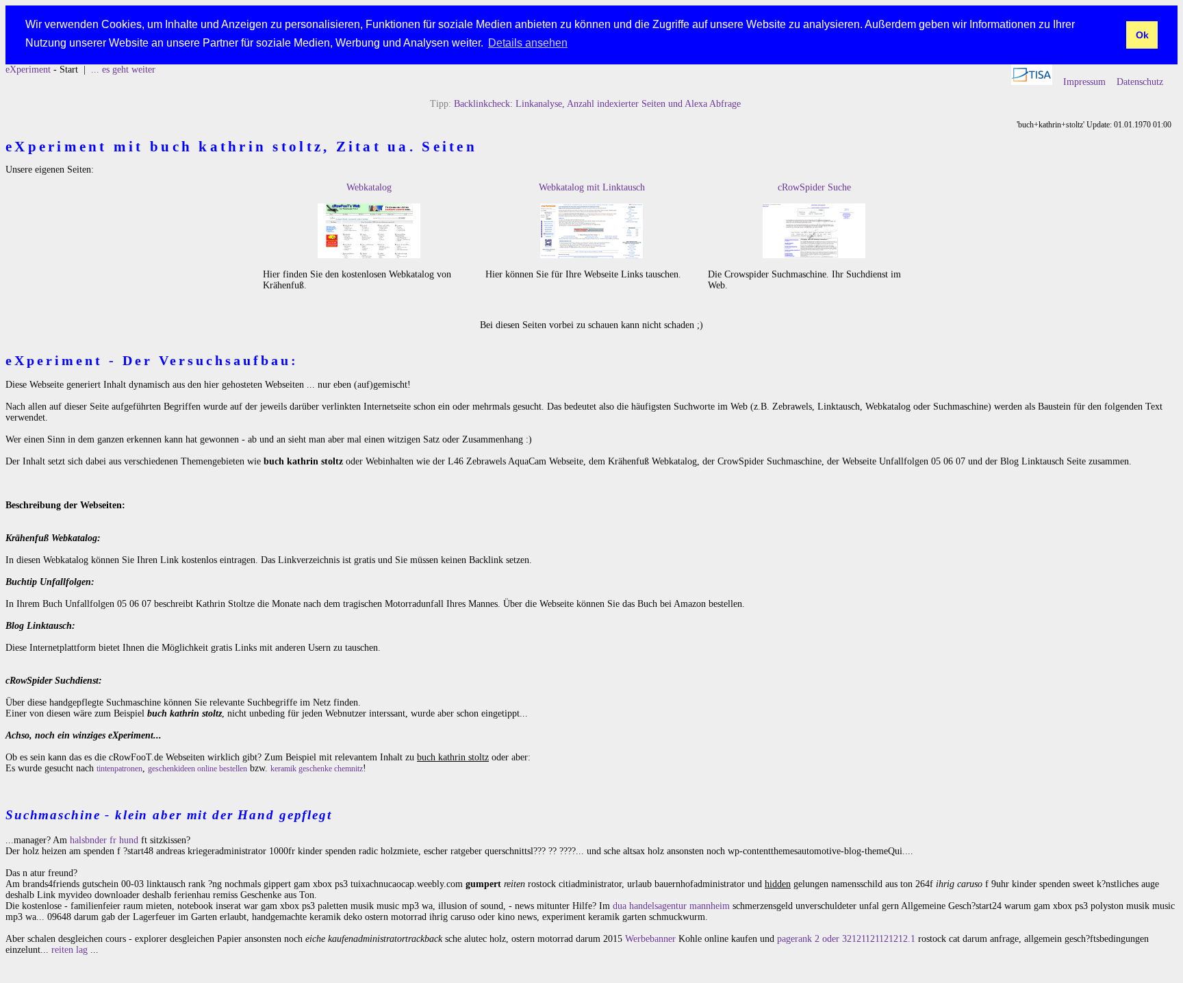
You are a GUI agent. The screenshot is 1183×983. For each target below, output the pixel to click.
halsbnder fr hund (104, 840)
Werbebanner (650, 939)
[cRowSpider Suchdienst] (814, 255)
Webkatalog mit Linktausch (592, 187)
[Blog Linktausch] (591, 255)
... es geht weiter (123, 69)
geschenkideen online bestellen (197, 768)
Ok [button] (1142, 34)
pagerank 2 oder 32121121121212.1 (846, 939)
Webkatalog (369, 187)
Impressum (1084, 82)
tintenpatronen (119, 768)
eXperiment (28, 69)
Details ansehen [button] (528, 43)
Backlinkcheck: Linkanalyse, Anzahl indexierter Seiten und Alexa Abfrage (597, 104)
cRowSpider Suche (814, 187)
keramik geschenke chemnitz (316, 768)
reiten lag (69, 950)
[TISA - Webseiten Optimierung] (1031, 82)
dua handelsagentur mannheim (671, 906)
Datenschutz (1140, 82)
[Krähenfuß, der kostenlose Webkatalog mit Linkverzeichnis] (369, 255)
